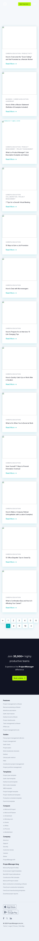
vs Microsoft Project (9, 809)
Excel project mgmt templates (12, 871)
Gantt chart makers (9, 713)
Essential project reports (10, 893)
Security (5, 846)
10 (25, 626)
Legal (10, 926)
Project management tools (11, 730)
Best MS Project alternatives (11, 874)
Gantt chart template (9, 778)
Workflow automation (9, 710)
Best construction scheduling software (15, 884)
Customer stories (8, 850)
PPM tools (6, 726)
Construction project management (13, 764)
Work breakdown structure (11, 751)
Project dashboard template (11, 795)
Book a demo (18, 678)
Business (9, 99)
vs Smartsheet (7, 816)
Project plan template (9, 775)
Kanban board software (10, 717)
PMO (4, 761)
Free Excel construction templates (13, 887)
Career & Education (13, 53)
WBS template (7, 788)
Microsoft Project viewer (10, 880)
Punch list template (9, 801)
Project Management (25, 149)
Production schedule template (12, 798)
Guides (5, 734)
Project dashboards (9, 720)
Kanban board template (10, 782)
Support (5, 843)
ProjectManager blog (11, 864)
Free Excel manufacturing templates (14, 890)
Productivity (27, 53)
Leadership (10, 101)
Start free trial (23, 4)
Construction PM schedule (11, 877)
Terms (5, 926)
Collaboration (11, 197)
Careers (5, 853)
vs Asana (6, 822)
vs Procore (6, 829)
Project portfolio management (12, 767)
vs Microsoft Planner (9, 812)
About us (6, 840)
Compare (6, 806)
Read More (10, 64)
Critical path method (9, 757)
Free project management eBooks (13, 738)
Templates (7, 772)
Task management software (11, 723)
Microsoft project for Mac (11, 868)
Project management (9, 741)
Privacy (15, 926)
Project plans (7, 748)
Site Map (21, 926)
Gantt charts (6, 744)
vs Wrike (5, 825)
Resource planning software (11, 707)
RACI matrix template (9, 785)
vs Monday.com (8, 819)
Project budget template (10, 791)
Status (5, 856)
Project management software (12, 704)
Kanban (5, 754)
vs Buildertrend (7, 832)
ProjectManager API (9, 859)
